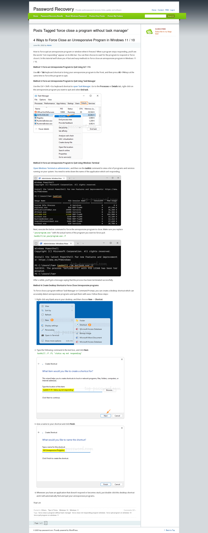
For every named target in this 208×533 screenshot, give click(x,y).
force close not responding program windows (88, 512)
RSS (167, 10)
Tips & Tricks (53, 510)
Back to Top (170, 530)
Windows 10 (63, 510)
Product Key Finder (97, 16)
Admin (49, 45)
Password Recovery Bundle (52, 16)
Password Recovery (53, 8)
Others (43, 510)
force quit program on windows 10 (118, 512)
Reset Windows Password (76, 16)
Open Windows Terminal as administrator (51, 168)
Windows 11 (74, 510)
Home (154, 10)
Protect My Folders (115, 16)
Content (161, 10)
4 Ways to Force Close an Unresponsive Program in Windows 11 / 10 (84, 39)
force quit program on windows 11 (46, 515)
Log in (172, 10)
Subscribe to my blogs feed (163, 31)
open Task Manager (82, 86)
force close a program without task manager (55, 512)
